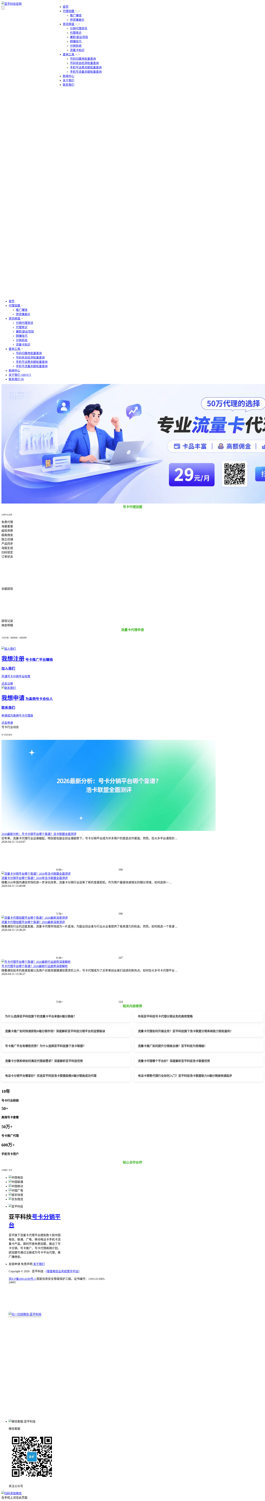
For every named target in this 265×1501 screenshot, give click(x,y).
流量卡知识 (77, 50)
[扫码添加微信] (132, 1493)
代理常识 (75, 32)
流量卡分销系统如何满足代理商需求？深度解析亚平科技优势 (44, 1060)
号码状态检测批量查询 (84, 63)
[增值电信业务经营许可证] (62, 1271)
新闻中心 (68, 76)
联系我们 (68, 84)
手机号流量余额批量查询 (86, 71)
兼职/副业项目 (79, 37)
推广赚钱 (75, 15)
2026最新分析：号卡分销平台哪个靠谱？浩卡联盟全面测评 (38, 834)
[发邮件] (58, 1414)
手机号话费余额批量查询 (86, 67)
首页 (66, 6)
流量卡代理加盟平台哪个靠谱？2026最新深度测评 (33, 922)
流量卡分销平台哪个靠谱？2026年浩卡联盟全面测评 (34, 878)
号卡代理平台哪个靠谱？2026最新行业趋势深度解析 (34, 966)
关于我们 (68, 80)
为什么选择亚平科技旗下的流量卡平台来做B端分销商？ (40, 1016)
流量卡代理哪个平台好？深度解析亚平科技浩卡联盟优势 (174, 1060)
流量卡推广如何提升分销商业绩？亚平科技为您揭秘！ (172, 1045)
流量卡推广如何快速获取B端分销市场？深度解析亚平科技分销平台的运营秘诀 (55, 1031)
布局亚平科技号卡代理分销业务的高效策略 (165, 1016)
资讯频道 (69, 24)
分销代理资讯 (78, 28)
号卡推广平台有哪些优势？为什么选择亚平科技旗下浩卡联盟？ (45, 1045)
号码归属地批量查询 (83, 58)
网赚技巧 (75, 41)
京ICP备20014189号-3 (22, 1278)
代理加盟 (69, 11)
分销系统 (75, 45)
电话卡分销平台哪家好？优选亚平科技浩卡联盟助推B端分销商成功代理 (50, 1075)
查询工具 (69, 54)
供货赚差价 (77, 19)
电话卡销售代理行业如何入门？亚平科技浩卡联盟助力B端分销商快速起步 (185, 1075)
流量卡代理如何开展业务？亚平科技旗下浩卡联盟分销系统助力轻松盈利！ (185, 1031)
